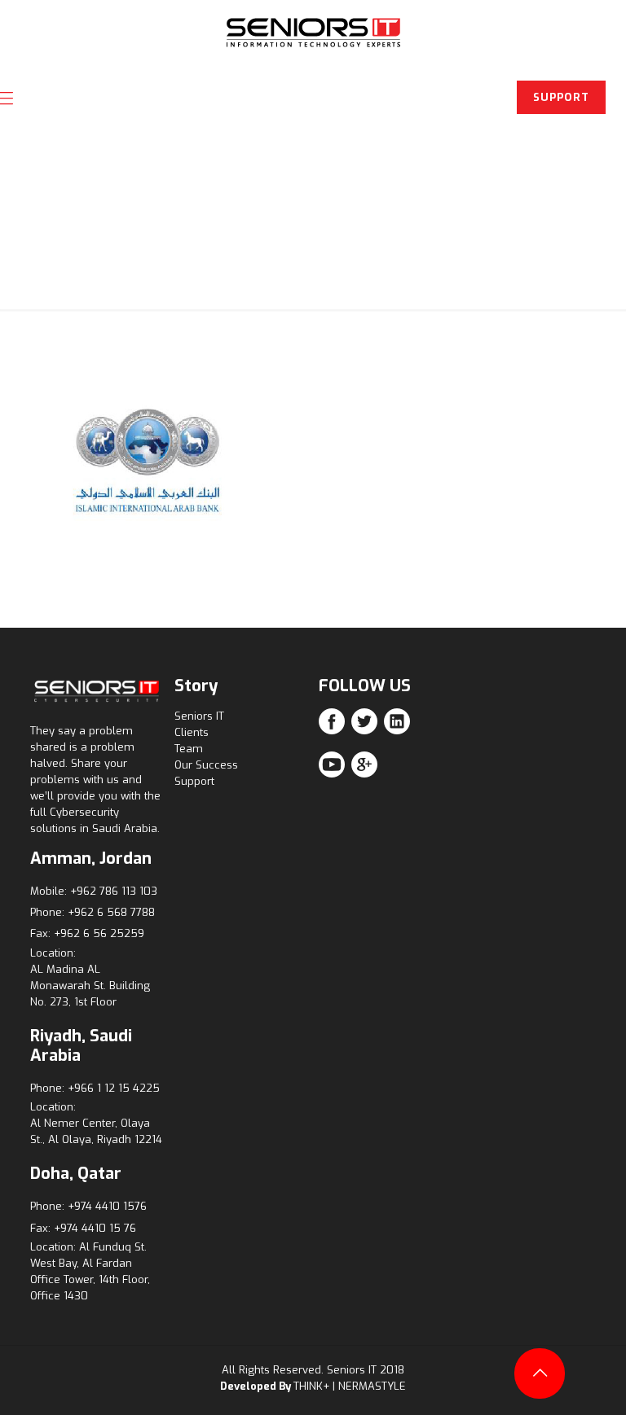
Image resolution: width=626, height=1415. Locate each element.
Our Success (206, 765)
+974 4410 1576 (107, 1206)
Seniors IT (199, 716)
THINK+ (311, 1386)
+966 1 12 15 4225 (114, 1088)
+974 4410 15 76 (95, 1228)
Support (194, 781)
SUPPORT (561, 97)
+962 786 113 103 (113, 891)
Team (188, 749)
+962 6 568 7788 (111, 912)
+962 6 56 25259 (99, 933)
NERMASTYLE (372, 1386)
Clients (191, 732)
